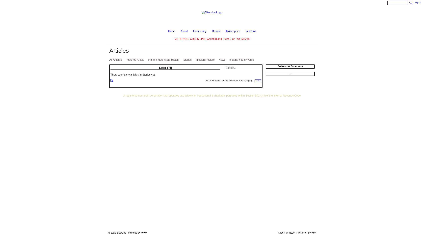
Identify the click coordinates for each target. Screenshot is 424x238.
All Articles (115, 59)
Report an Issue (286, 232)
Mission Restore (205, 59)
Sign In (418, 2)
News (222, 59)
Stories (187, 59)
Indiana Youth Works (241, 59)
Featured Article (135, 59)
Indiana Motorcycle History (163, 59)
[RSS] (111, 80)
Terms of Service (307, 232)
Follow (258, 81)
